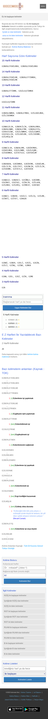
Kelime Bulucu (14, 696)
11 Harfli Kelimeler (11, 107)
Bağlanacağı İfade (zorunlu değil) (16, 571)
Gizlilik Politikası (26, 700)
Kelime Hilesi (25, 696)
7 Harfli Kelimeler (10, 174)
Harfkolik (35, 696)
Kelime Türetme (26, 692)
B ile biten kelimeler (12, 654)
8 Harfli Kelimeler (10, 158)
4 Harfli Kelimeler (10, 270)
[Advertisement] (24, 227)
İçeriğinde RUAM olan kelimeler (16, 633)
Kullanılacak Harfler (11, 564)
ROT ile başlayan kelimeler (15, 611)
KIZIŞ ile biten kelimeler (13, 606)
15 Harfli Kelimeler (11, 60)
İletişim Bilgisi (38, 700)
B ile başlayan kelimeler (13, 643)
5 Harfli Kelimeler (10, 257)
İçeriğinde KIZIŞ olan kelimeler (16, 601)
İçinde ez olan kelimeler (11, 32)
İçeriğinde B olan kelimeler (14, 649)
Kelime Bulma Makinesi (21, 47)
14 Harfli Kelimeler (11, 71)
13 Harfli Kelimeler (11, 85)
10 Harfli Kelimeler (11, 121)
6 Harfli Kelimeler (10, 190)
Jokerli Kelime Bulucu (12, 700)
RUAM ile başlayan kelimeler (15, 627)
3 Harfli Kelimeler (10, 281)
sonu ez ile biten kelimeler (12, 36)
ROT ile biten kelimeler (13, 622)
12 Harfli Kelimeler (11, 96)
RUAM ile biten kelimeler (14, 638)
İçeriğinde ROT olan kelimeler (16, 617)
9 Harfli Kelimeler (10, 142)
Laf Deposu (37, 692)
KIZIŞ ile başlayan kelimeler (15, 595)
